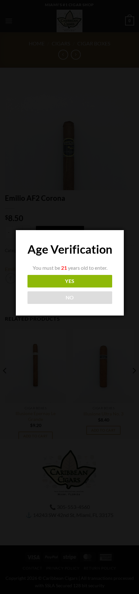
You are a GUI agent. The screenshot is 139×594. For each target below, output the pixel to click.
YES (69, 281)
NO (70, 297)
